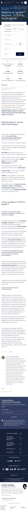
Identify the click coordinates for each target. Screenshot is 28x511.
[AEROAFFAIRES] (1, 2)
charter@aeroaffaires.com (16, 479)
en (17, 2)
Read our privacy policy (6, 495)
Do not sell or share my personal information (4, 507)
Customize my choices (13, 507)
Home (2, 8)
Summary (4, 85)
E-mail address (5, 409)
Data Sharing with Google (8, 499)
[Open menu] (25, 2)
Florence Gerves (15, 356)
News (7, 8)
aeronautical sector (9, 105)
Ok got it (23, 507)
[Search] (22, 2)
